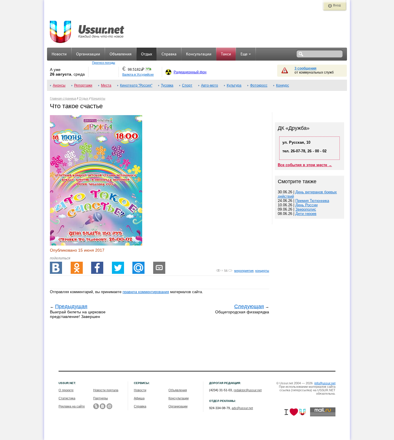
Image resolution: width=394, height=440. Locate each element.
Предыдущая (71, 306)
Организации (88, 54)
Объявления (121, 54)
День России (306, 205)
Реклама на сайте (72, 406)
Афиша (139, 398)
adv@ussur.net (242, 408)
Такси (226, 54)
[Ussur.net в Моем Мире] (109, 406)
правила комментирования (146, 292)
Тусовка (167, 85)
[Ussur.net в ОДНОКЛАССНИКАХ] (96, 406)
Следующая (249, 306)
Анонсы (59, 85)
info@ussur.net (324, 383)
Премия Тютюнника (312, 201)
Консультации (198, 54)
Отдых (146, 54)
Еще (244, 54)
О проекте (66, 390)
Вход (337, 5)
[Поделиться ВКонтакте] (56, 268)
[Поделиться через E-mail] (159, 268)
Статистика (67, 398)
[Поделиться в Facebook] (97, 268)
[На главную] (87, 28)
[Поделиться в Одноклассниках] (77, 268)
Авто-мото (209, 85)
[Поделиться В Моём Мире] (138, 268)
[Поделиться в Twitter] (118, 268)
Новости (59, 54)
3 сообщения (305, 68)
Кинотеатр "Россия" (136, 85)
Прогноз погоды (103, 62)
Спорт (187, 85)
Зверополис (305, 209)
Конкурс (282, 85)
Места (106, 85)
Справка (169, 54)
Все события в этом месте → (305, 165)
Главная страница (63, 98)
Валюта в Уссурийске (138, 74)
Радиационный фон (190, 72)
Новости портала (105, 390)
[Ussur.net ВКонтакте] (103, 406)
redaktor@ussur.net (248, 390)
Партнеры (100, 398)
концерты (262, 270)
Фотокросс (258, 85)
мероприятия (244, 270)
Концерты (98, 98)
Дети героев (305, 213)
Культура (234, 85)
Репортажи (83, 85)
